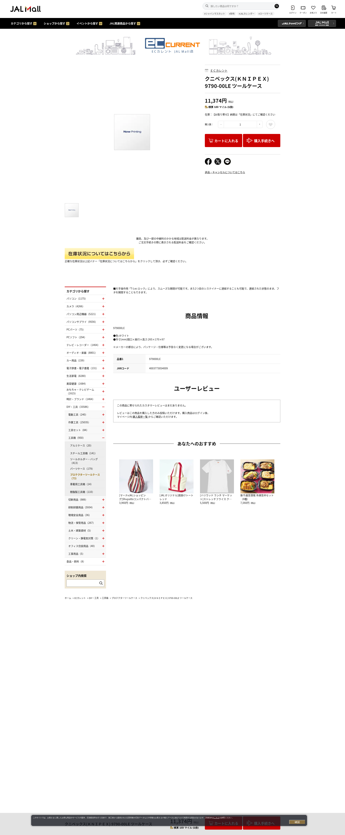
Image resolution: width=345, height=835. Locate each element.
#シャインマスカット (214, 13)
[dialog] (169, 820)
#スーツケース (266, 13)
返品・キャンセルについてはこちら (225, 172)
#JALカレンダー (246, 13)
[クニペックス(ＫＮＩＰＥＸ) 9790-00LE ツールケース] (132, 132)
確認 (297, 822)
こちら (216, 818)
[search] (277, 6)
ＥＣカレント (218, 70)
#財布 (232, 13)
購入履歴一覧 (140, 416)
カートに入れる (226, 140)
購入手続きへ (264, 140)
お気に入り (270, 124)
